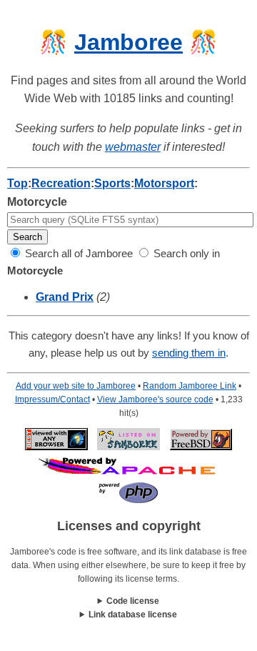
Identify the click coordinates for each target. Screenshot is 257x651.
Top (17, 183)
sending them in (189, 353)
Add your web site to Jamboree (76, 386)
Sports (112, 183)
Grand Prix (65, 297)
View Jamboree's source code (155, 399)
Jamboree (128, 42)
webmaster (133, 147)
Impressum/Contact (52, 399)
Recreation (61, 183)
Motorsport (164, 183)
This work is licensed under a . (129, 616)
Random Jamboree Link (189, 386)
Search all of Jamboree (77, 253)
